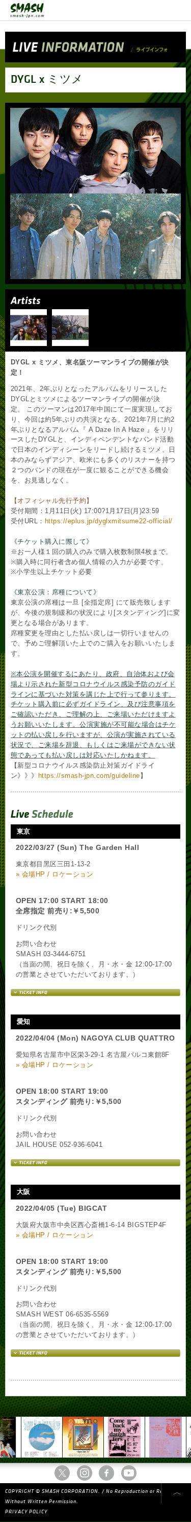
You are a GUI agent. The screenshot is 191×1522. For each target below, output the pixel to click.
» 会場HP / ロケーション (54, 874)
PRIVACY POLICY (26, 1512)
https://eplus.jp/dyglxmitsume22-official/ (109, 521)
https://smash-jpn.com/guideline (89, 775)
